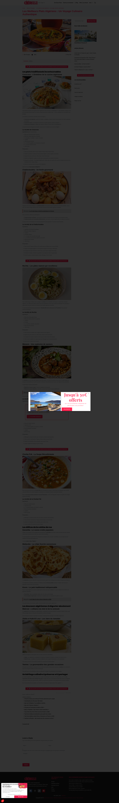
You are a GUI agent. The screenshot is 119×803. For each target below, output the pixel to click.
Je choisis (8, 796)
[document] (59, 401)
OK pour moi (20, 796)
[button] (2, 800)
